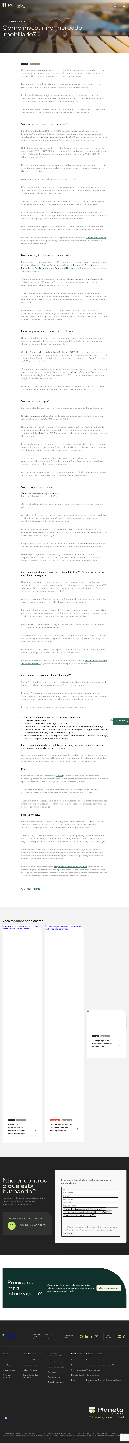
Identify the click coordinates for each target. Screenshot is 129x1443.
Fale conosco (54, 1377)
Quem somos (77, 1360)
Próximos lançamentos (8, 1376)
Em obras (7, 1365)
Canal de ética (92, 1375)
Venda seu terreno (31, 1365)
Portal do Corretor (56, 1367)
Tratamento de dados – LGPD (100, 1365)
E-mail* (66, 1196)
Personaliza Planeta (31, 1360)
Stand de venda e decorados (30, 1376)
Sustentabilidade (78, 1370)
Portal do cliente (55, 1362)
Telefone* (68, 1202)
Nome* (66, 1189)
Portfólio (75, 1365)
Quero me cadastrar (109, 1288)
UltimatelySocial (72, 1337)
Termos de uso (93, 1370)
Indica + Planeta (30, 1370)
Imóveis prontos (10, 1360)
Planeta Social (77, 1375)
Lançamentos (9, 1370)
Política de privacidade (96, 1360)
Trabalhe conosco (56, 1382)
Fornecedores (54, 1372)
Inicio (5, 21)
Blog (73, 1380)
